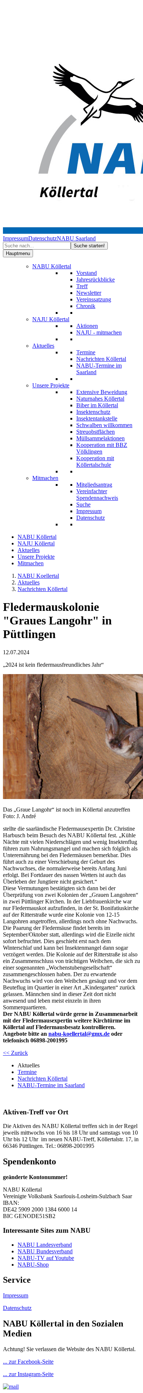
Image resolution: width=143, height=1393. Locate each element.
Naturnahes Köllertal (100, 398)
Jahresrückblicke (95, 279)
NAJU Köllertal (50, 319)
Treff (82, 286)
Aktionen (87, 326)
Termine (85, 352)
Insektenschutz (93, 412)
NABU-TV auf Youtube (46, 1258)
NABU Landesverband (45, 1245)
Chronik (85, 306)
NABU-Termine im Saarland (51, 1085)
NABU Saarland (76, 238)
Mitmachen (45, 478)
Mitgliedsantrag (94, 484)
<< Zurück (15, 1053)
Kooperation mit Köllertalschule (95, 461)
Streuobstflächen (95, 432)
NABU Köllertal (51, 266)
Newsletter (88, 293)
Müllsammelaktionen (100, 438)
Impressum (15, 238)
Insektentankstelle (96, 418)
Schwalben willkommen (104, 425)
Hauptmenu (18, 253)
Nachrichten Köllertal (101, 359)
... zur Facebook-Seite (28, 1361)
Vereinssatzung (93, 299)
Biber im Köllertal (97, 405)
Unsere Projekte (50, 385)
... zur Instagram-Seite (28, 1374)
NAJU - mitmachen (99, 332)
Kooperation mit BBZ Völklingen (101, 448)
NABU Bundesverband (45, 1251)
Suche (83, 504)
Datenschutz (42, 238)
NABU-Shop (33, 1264)
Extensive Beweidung (101, 392)
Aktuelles (43, 346)
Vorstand (86, 273)
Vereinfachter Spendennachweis (97, 494)
